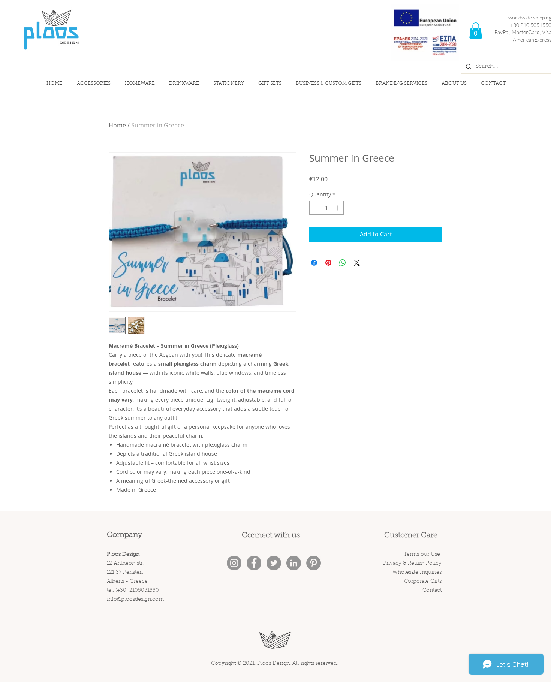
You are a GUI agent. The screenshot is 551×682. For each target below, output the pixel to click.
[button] (475, 30)
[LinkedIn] (293, 563)
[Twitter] (274, 563)
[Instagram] (234, 563)
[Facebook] (254, 563)
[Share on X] (356, 262)
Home (117, 125)
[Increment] (338, 207)
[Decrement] (315, 207)
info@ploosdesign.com (135, 599)
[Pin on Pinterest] (328, 262)
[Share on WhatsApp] (342, 262)
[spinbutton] (326, 207)
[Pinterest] (313, 563)
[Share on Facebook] (314, 262)
